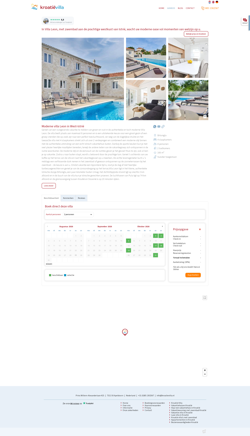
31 (156, 255)
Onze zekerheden (130, 410)
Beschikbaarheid (51, 198)
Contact (148, 410)
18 (161, 245)
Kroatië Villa (176, 403)
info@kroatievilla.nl (165, 395)
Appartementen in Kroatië (183, 420)
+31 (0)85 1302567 (146, 395)
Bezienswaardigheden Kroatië (184, 422)
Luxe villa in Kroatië (180, 415)
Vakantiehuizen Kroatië (181, 405)
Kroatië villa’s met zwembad (184, 417)
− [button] (205, 374)
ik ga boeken (193, 274)
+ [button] (205, 370)
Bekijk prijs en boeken (196, 33)
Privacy (148, 408)
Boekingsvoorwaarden (155, 403)
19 (129, 250)
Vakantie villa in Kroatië (181, 412)
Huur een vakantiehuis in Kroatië (185, 408)
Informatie (127, 408)
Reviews (81, 198)
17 (156, 245)
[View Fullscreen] (205, 298)
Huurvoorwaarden (153, 405)
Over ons (126, 405)
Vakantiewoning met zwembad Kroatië (188, 410)
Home (125, 403)
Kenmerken (68, 198)
